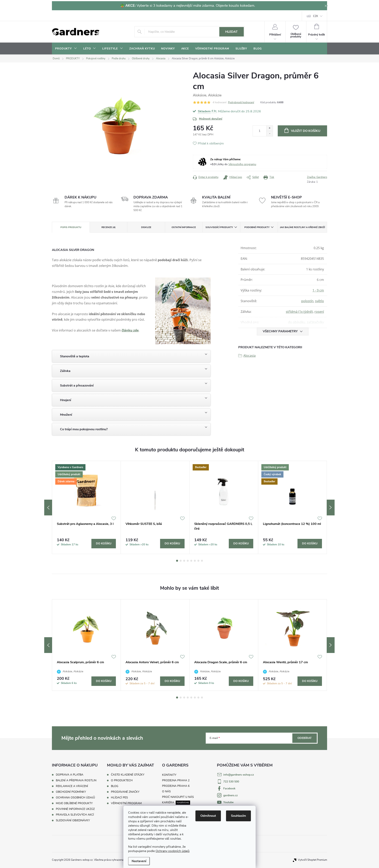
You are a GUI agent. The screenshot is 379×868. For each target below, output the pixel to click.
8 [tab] (202, 561)
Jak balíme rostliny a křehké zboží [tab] (302, 227)
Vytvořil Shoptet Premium (312, 860)
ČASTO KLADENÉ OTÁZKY (127, 774)
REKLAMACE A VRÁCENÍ (72, 786)
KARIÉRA (168, 802)
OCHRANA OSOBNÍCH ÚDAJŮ (75, 797)
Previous (48, 507)
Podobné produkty (256, 227)
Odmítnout (208, 816)
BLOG (114, 786)
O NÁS (166, 791)
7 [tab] (198, 561)
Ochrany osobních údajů (173, 851)
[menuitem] (66, 49)
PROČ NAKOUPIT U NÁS (178, 797)
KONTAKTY (169, 775)
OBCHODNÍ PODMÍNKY (71, 792)
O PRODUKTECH (122, 780)
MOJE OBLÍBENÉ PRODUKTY (74, 803)
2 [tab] (181, 561)
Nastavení (139, 861)
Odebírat (304, 738)
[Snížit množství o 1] (269, 133)
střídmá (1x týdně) (299, 311)
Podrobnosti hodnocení (241, 102)
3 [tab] (184, 561)
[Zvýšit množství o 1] (269, 128)
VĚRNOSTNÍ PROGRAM (126, 803)
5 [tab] (191, 561)
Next (331, 507)
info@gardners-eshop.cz (238, 775)
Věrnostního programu (242, 164)
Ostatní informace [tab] (184, 227)
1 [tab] (177, 561)
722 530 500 (231, 781)
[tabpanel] (86, 507)
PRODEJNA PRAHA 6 (176, 786)
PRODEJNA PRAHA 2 (176, 780)
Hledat (231, 32)
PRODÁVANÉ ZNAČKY (125, 791)
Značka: (317, 177)
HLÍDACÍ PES (119, 797)
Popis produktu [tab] (70, 227)
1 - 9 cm (318, 290)
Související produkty (219, 227)
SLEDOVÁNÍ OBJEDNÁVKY (73, 820)
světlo (319, 301)
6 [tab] (195, 561)
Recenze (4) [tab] (108, 227)
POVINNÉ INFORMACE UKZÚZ (75, 809)
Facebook (229, 788)
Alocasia (249, 355)
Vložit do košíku (305, 131)
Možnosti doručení (210, 119)
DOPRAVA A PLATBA (69, 775)
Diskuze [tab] (146, 227)
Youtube (228, 802)
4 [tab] (188, 561)
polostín (307, 301)
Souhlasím (238, 816)
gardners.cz (230, 795)
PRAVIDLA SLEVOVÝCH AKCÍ (75, 815)
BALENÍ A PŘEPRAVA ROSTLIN (76, 780)
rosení (319, 311)
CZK (315, 16)
